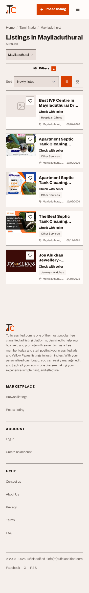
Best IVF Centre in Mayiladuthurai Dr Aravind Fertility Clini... (56, 107)
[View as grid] (77, 81)
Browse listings (16, 397)
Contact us (13, 481)
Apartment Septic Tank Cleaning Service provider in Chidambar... (57, 146)
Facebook (13, 568)
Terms (10, 520)
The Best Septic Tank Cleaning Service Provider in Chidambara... (57, 223)
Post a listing (15, 410)
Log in (10, 439)
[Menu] (77, 9)
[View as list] (66, 81)
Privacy (11, 507)
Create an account (19, 452)
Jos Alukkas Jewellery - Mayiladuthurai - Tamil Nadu (55, 262)
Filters (53, 69)
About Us (12, 494)
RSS (33, 568)
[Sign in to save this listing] (30, 101)
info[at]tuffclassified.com (65, 559)
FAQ (9, 533)
